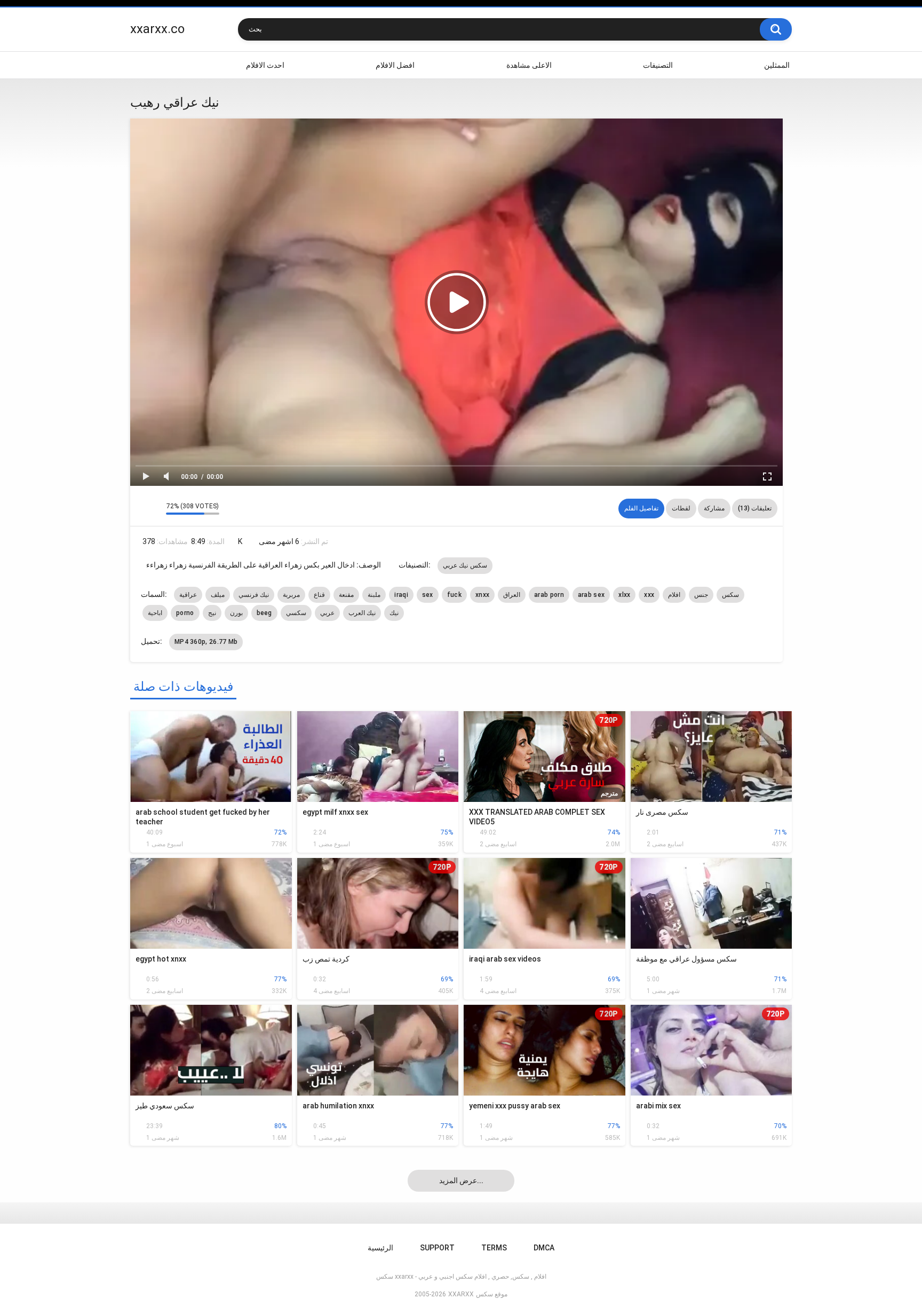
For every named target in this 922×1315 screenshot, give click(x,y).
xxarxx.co (157, 28)
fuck (454, 595)
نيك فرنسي (254, 595)
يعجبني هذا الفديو (141, 508)
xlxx (624, 595)
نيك (394, 613)
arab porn (549, 595)
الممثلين (777, 65)
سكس (730, 595)
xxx (649, 595)
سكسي (296, 613)
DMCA (544, 1247)
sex (427, 595)
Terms (494, 1247)
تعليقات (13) (755, 508)
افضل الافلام (395, 65)
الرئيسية (143, 65)
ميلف (218, 595)
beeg (264, 613)
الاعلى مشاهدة (529, 65)
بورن (236, 613)
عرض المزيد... (461, 1180)
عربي (327, 613)
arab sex (591, 595)
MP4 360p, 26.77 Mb (205, 641)
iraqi (401, 595)
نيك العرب (362, 613)
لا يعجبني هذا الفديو (155, 508)
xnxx (482, 595)
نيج (212, 613)
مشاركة (714, 508)
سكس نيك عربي (465, 565)
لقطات (681, 508)
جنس (701, 595)
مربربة (291, 595)
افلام (674, 595)
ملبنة (374, 595)
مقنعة (346, 595)
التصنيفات (658, 65)
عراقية (188, 595)
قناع (319, 595)
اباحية (155, 613)
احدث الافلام (265, 65)
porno (185, 613)
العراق (511, 595)
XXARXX (461, 1294)
